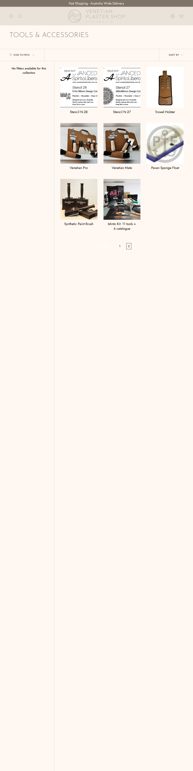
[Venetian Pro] (78, 143)
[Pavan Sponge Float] (165, 143)
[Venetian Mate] (122, 143)
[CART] (181, 16)
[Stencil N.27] (122, 87)
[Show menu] (11, 16)
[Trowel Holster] (165, 87)
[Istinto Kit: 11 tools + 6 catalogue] (122, 199)
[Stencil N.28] (78, 87)
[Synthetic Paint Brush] (78, 199)
